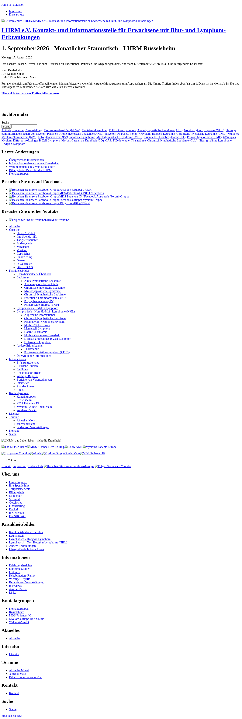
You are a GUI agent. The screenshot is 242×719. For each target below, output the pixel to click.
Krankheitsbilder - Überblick (34, 274)
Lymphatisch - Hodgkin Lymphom (37, 308)
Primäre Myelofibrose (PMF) (204, 137)
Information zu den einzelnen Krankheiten (34, 163)
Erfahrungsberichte (28, 362)
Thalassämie (138, 140)
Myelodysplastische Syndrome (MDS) (119, 137)
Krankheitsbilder (19, 270)
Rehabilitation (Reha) (29, 372)
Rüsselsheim (24, 400)
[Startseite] (77, 21)
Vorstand (22, 250)
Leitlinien (22, 369)
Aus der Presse (25, 386)
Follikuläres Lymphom (122, 130)
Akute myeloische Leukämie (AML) (81, 133)
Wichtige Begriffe (27, 376)
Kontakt (14, 430)
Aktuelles (14, 226)
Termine (14, 417)
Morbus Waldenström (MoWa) (62, 130)
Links (20, 389)
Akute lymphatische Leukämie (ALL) (159, 130)
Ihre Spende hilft (26, 236)
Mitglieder (23, 246)
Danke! (21, 260)
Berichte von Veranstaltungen (34, 379)
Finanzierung (24, 257)
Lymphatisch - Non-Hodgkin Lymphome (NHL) (46, 311)
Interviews (23, 383)
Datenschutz (16, 14)
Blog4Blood (82, 203)
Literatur (14, 413)
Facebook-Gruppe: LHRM (75, 189)
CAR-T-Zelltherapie (117, 140)
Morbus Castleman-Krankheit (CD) (82, 140)
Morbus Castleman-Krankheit (42, 335)
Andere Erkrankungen (30, 345)
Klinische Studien (27, 366)
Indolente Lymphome (82, 137)
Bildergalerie (24, 243)
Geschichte (23, 253)
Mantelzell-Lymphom (94, 130)
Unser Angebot (26, 233)
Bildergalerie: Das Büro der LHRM (30, 170)
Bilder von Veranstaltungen (33, 427)
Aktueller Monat (26, 420)
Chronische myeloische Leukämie (44, 287)
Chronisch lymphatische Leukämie (45, 294)
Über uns (14, 229)
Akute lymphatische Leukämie (42, 280)
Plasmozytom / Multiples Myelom (44, 321)
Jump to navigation (13, 4)
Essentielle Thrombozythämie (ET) (164, 137)
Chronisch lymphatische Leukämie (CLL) (172, 140)
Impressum (15, 11)
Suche (6, 122)
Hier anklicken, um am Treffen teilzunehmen (30, 93)
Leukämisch (24, 277)
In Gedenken (24, 263)
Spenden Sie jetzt (12, 715)
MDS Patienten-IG (28, 403)
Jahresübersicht (26, 423)
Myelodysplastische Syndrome (42, 291)
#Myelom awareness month (121, 133)
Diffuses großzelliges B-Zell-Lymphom (36, 140)
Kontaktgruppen (19, 173)
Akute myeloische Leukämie (41, 284)
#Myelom (144, 133)
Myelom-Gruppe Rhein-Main (34, 406)
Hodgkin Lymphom (13, 143)
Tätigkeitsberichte (27, 240)
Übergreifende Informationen (26, 160)
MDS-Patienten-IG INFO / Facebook (81, 193)
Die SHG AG (25, 267)
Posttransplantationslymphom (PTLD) (47, 352)
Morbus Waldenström (37, 325)
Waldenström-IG (26, 410)
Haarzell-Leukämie (163, 133)
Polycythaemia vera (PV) (53, 137)
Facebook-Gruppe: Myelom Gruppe (80, 199)
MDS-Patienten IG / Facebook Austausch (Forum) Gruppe (94, 196)
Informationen (17, 359)
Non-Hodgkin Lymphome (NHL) (204, 130)
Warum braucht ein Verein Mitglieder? (32, 166)
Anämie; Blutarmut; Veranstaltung (22, 130)
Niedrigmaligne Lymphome (215, 140)
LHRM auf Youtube (57, 220)
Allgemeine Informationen (40, 314)
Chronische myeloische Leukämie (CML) (201, 133)
